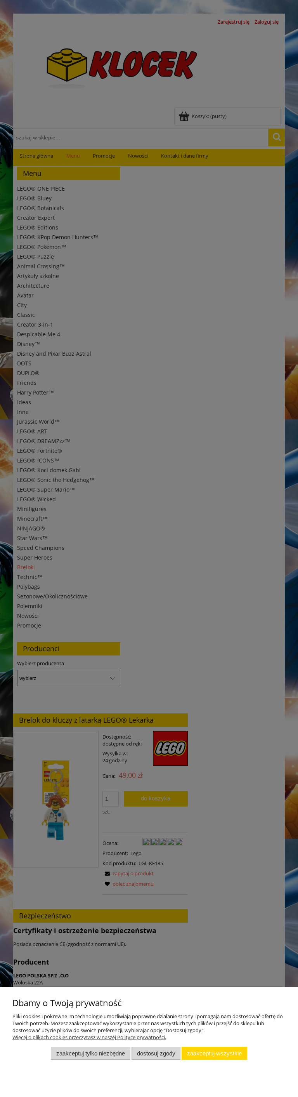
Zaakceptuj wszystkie (214, 1053)
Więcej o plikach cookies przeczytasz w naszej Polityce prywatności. (89, 1037)
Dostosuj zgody (156, 1053)
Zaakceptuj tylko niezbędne (90, 1053)
